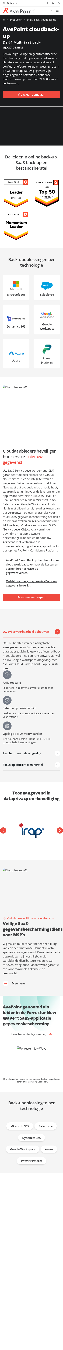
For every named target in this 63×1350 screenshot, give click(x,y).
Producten (16, 19)
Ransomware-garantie (44, 965)
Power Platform (31, 1161)
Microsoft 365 (16, 295)
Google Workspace (47, 326)
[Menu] (57, 10)
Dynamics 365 (16, 326)
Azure (16, 360)
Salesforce (47, 295)
